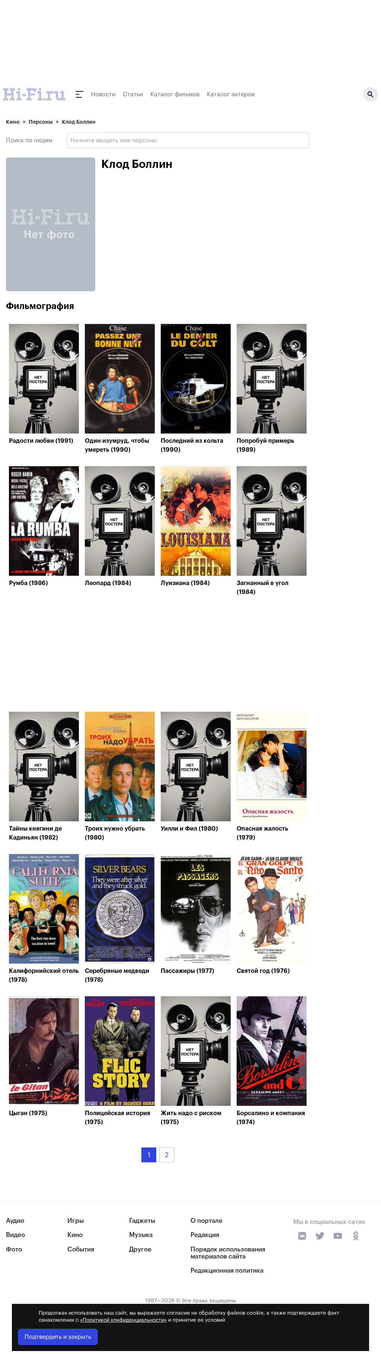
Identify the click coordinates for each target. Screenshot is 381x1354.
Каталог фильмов (174, 94)
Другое (140, 1249)
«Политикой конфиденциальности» (123, 1320)
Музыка (141, 1235)
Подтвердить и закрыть (58, 1337)
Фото (14, 1249)
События (80, 1249)
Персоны (41, 121)
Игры (75, 1221)
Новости (103, 94)
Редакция (204, 1235)
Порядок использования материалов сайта (227, 1253)
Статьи (133, 94)
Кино (13, 121)
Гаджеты (142, 1221)
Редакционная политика (226, 1270)
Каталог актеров (230, 94)
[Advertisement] (158, 655)
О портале (206, 1221)
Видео (15, 1235)
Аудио (15, 1221)
